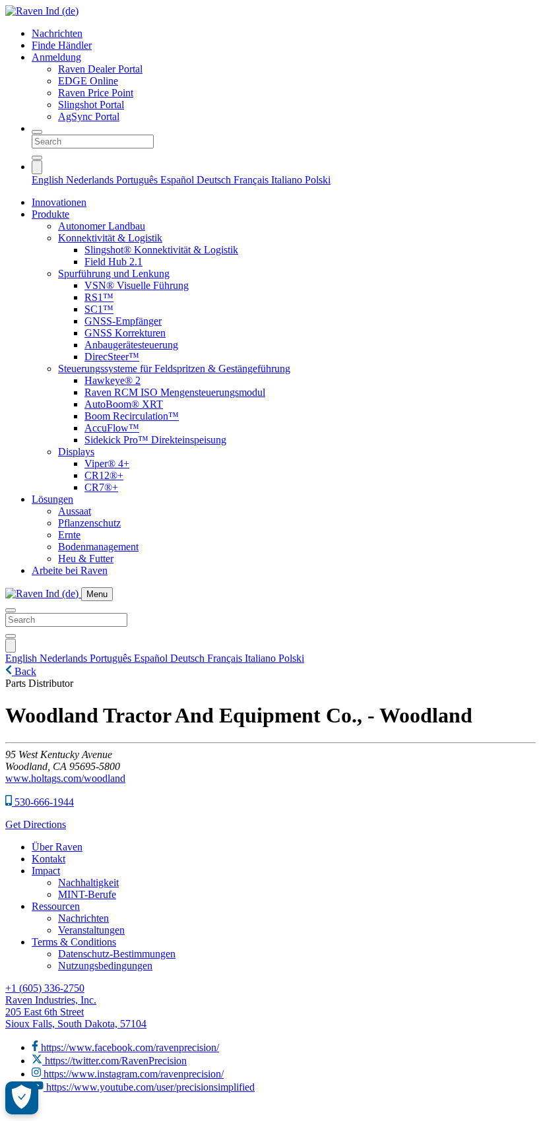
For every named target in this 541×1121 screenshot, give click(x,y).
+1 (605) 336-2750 (44, 988)
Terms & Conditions (74, 941)
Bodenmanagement (98, 546)
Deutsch (215, 179)
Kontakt (48, 858)
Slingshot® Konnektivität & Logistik (161, 249)
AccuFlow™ (111, 427)
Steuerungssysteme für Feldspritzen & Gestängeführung (174, 368)
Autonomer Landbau (101, 226)
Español (178, 179)
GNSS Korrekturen (125, 332)
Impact (46, 870)
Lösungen (52, 499)
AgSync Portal (88, 116)
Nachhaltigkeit (88, 882)
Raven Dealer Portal (100, 69)
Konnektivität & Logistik (110, 237)
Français (252, 179)
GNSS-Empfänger (123, 321)
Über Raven (57, 846)
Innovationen (59, 202)
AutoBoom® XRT (123, 404)
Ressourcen (56, 906)
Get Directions (35, 824)
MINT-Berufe (87, 894)
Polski (318, 179)
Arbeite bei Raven (70, 570)
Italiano (288, 179)
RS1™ (98, 297)
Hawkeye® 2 (112, 380)
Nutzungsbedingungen (105, 965)
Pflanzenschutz (89, 522)
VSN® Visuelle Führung (136, 285)
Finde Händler (62, 45)
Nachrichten (57, 33)
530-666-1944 (43, 802)
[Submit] (37, 158)
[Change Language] (37, 167)
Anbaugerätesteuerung (131, 344)
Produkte (50, 214)
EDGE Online (88, 80)
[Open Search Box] (37, 132)
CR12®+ (103, 475)
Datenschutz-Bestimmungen (116, 953)
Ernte (69, 534)
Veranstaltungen (91, 930)
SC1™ (98, 309)
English (49, 179)
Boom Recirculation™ (131, 416)
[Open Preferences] (21, 1097)
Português (138, 179)
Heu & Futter (85, 558)
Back (24, 671)
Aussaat (74, 511)
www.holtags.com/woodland (65, 778)
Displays (76, 451)
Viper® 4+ (106, 463)
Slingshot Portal (91, 104)
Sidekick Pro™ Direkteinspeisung (155, 439)
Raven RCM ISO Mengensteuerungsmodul (174, 392)
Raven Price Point (95, 92)
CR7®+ (101, 487)
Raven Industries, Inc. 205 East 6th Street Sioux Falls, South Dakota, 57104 (75, 1011)
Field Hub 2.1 (113, 261)
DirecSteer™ (111, 356)
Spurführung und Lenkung (114, 273)
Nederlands (91, 179)
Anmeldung (56, 57)
